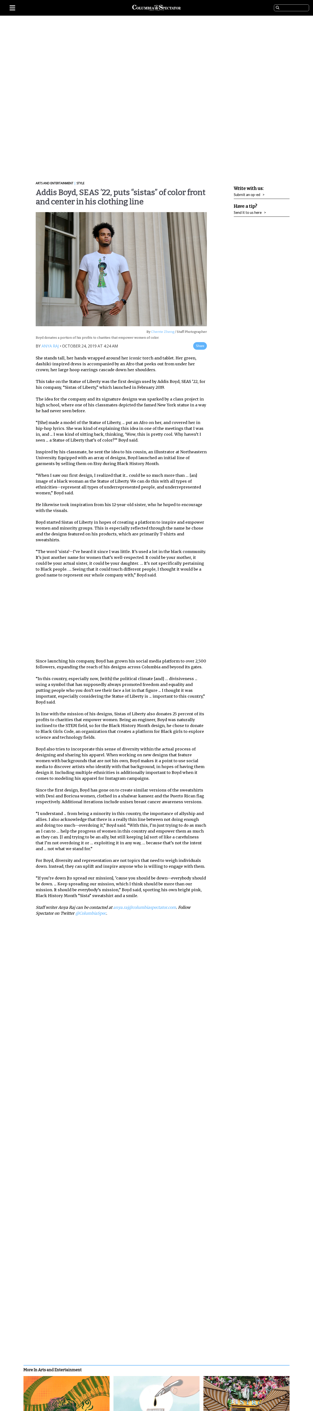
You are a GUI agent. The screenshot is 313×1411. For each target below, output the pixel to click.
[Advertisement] (125, 618)
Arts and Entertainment (54, 183)
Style (80, 183)
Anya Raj (50, 346)
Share (200, 346)
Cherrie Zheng (162, 332)
